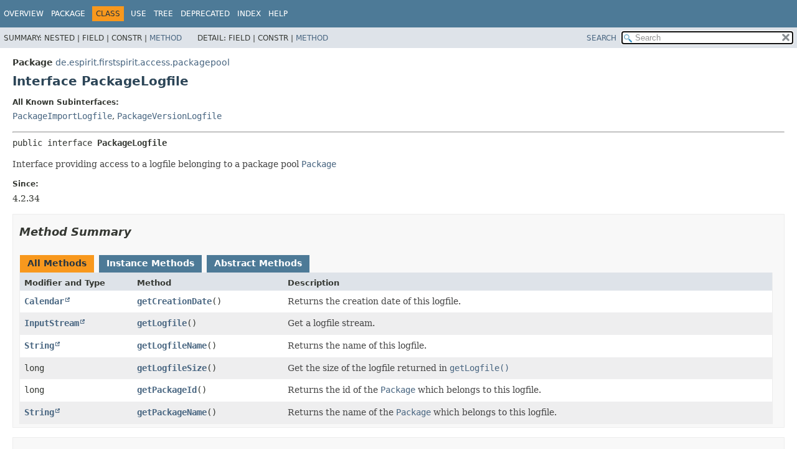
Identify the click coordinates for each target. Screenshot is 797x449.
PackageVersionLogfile (169, 116)
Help (278, 13)
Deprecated (205, 13)
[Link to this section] (140, 231)
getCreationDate (174, 301)
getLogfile (162, 323)
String (39, 345)
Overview (24, 13)
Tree (163, 13)
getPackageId (167, 390)
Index (249, 13)
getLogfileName (172, 345)
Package (68, 13)
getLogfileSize (172, 368)
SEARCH (601, 38)
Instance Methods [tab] (150, 263)
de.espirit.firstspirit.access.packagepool (142, 62)
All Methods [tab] (57, 263)
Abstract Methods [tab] (258, 263)
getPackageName (172, 412)
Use (138, 13)
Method (165, 38)
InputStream (51, 323)
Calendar (44, 301)
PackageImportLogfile (62, 116)
